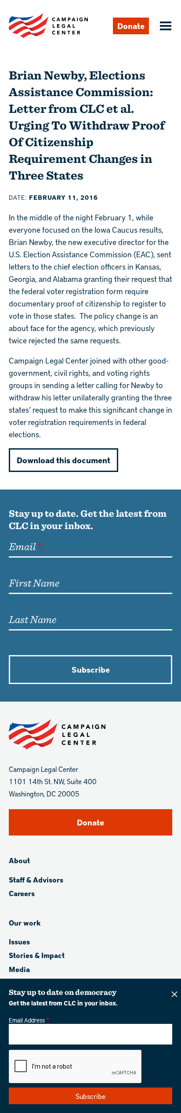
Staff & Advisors (36, 879)
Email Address (27, 1020)
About (19, 860)
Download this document (63, 459)
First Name (34, 582)
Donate (131, 25)
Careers (22, 893)
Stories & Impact (37, 955)
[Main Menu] (164, 27)
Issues (19, 941)
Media (19, 969)
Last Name (32, 619)
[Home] (48, 25)
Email (22, 546)
